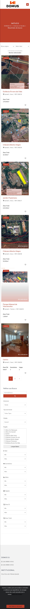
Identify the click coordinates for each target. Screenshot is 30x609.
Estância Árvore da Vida (12, 91)
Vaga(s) (7, 491)
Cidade (5, 418)
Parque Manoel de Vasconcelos (10, 305)
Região (5, 427)
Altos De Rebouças (11, 430)
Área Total (8, 518)
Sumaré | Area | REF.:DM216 (13, 94)
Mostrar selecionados (15, 52)
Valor (5, 451)
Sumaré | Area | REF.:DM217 (13, 200)
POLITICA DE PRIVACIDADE (10, 574)
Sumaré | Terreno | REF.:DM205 (14, 309)
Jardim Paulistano (10, 198)
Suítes (6, 477)
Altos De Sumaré (10, 431)
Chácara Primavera (11, 441)
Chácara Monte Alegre (12, 145)
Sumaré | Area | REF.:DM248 (13, 254)
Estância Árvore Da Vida (12, 443)
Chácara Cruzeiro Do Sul (12, 437)
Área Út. (7, 504)
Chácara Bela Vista (11, 435)
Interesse (6, 401)
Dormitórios (8, 463)
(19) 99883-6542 (8, 561)
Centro (5, 359)
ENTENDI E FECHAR (15, 606)
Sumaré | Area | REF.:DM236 (13, 147)
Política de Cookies (16, 594)
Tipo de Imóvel (7, 409)
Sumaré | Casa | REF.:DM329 (13, 362)
